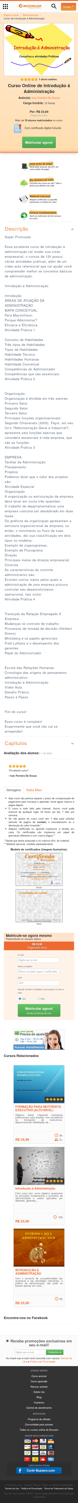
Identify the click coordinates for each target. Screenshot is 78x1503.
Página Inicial (11, 15)
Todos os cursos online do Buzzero (39, 1429)
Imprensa (39, 1402)
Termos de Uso (12, 1488)
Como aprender (39, 1381)
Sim (24, 998)
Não (42, 998)
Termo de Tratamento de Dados (58, 1488)
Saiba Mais (34, 790)
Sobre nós (39, 1392)
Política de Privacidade (42, 1361)
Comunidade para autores (39, 1424)
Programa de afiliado (39, 1419)
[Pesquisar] (54, 6)
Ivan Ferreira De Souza (46, 98)
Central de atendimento (39, 1407)
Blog (39, 1397)
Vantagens (13, 790)
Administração (30, 15)
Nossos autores (39, 1386)
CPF (20, 977)
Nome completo (25, 966)
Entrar (67, 7)
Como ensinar (39, 1376)
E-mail (20, 954)
